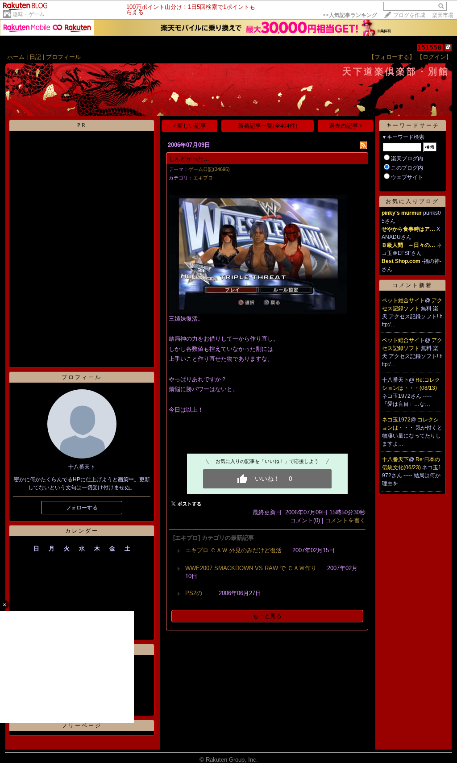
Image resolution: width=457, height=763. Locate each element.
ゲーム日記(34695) (209, 169)
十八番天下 (395, 459)
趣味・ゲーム (28, 14)
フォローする (82, 507)
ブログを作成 (409, 15)
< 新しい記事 (189, 125)
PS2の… (196, 593)
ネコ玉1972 (396, 420)
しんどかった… (189, 158)
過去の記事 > (345, 125)
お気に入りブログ (412, 201)
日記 (35, 57)
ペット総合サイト (403, 300)
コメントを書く (345, 520)
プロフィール (63, 57)
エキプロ (203, 177)
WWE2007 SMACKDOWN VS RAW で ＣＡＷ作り (250, 568)
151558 (430, 47)
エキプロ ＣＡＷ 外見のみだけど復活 (233, 550)
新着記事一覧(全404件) (267, 125)
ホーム (16, 57)
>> (350, 15)
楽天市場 (442, 15)
